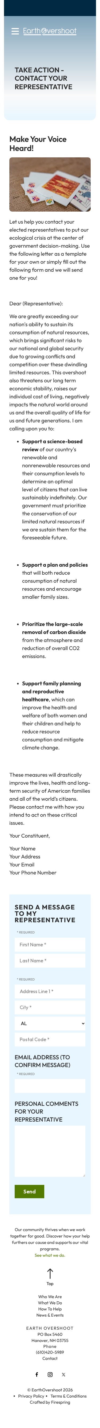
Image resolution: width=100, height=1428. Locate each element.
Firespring (60, 1402)
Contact (50, 1358)
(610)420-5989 (50, 1352)
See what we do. (50, 1255)
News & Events (49, 1315)
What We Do (50, 1303)
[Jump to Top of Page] (50, 1277)
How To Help (50, 1309)
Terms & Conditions (68, 1396)
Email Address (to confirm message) (42, 1061)
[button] (15, 31)
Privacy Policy (31, 1396)
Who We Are (50, 1296)
